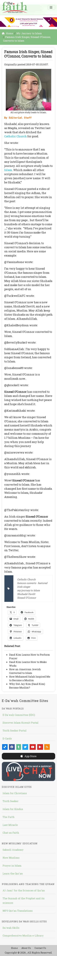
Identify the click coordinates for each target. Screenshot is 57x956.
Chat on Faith (11, 832)
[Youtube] (33, 747)
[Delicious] (5, 747)
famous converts (26, 583)
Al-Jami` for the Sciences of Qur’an (24, 890)
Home (14, 948)
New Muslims (11, 857)
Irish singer (23, 586)
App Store (30, 756)
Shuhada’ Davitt (26, 594)
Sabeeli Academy (13, 849)
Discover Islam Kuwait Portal (20, 722)
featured (42, 583)
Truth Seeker (10, 801)
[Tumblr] (18, 747)
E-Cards (7, 738)
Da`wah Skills (11, 927)
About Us (26, 948)
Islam (8, 170)
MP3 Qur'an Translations (18, 910)
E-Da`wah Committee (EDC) (19, 714)
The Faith (8, 817)
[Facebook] (12, 747)
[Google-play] (40, 747)
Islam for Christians (15, 793)
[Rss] (47, 747)
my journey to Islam (28, 590)
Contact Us (40, 948)
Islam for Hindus (13, 809)
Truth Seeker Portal (14, 730)
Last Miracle (10, 824)
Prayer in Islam (12, 865)
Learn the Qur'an (13, 873)
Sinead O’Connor (26, 597)
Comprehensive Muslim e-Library (23, 935)
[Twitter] (25, 747)
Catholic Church (15, 136)
